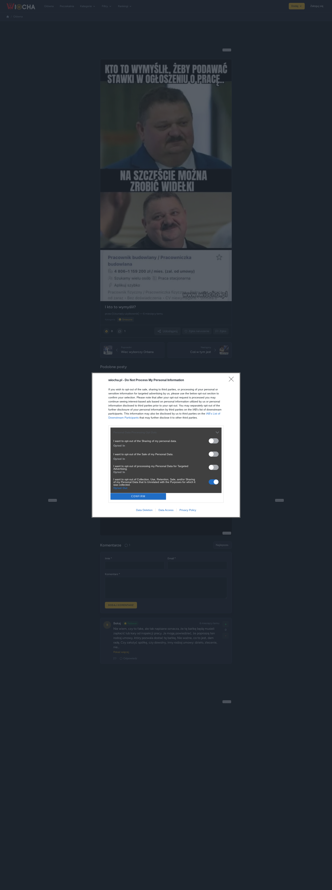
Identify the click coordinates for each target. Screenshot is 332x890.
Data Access (166, 510)
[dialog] (166, 445)
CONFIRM (138, 496)
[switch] (214, 440)
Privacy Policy (187, 510)
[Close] (232, 380)
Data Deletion (144, 510)
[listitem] (166, 432)
